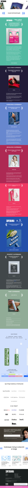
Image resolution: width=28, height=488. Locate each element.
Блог (6, 476)
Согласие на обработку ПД (17, 477)
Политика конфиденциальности (17, 476)
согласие (6, 437)
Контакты (7, 475)
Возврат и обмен (16, 474)
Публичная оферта (16, 475)
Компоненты (7, 474)
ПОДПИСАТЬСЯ (23, 435)
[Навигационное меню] (26, 1)
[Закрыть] (27, 486)
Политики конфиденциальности (23, 484)
